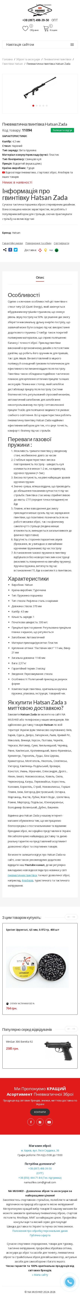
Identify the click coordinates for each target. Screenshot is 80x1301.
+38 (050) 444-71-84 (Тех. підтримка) (39, 1177)
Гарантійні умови (12, 243)
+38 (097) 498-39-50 (36, 20)
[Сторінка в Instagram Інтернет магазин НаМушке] (40, 1121)
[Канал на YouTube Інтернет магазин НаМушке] (49, 1121)
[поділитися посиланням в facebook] (10, 250)
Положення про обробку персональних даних (40, 1231)
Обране (34, 30)
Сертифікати (61, 243)
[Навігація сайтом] (72, 44)
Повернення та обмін (38, 243)
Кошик (53, 30)
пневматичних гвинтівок (22, 875)
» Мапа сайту (40, 1274)
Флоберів (27, 880)
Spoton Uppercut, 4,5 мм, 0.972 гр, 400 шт (32, 929)
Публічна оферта (40, 1235)
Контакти (40, 1112)
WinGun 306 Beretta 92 (19, 1041)
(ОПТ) (39, 1173)
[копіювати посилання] (5, 250)
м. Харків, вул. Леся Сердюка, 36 (40, 1150)
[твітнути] (15, 250)
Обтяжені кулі (13, 934)
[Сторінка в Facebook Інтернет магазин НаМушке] (30, 1121)
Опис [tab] (40, 277)
